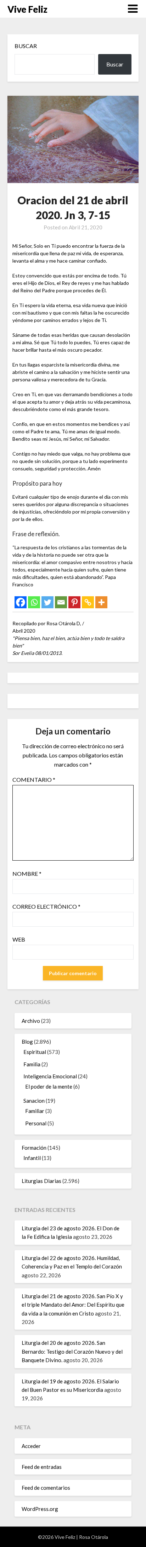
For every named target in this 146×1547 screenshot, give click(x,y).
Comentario (33, 779)
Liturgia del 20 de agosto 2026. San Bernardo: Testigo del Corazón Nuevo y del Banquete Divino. (72, 1351)
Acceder (31, 1446)
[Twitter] (47, 602)
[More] (101, 602)
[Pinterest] (74, 602)
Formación (34, 1147)
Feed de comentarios (46, 1487)
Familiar (34, 1111)
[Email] (61, 602)
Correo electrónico (46, 906)
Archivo (31, 1021)
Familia (31, 1064)
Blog (27, 1041)
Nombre (26, 873)
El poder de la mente (48, 1086)
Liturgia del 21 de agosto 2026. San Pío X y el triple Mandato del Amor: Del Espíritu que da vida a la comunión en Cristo (73, 1305)
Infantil (32, 1158)
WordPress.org (40, 1509)
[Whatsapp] (34, 602)
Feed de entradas (42, 1467)
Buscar (26, 45)
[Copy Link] (88, 602)
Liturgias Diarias (41, 1181)
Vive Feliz (27, 9)
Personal (35, 1123)
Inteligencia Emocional (50, 1076)
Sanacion (34, 1100)
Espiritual (34, 1052)
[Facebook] (21, 602)
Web (18, 939)
